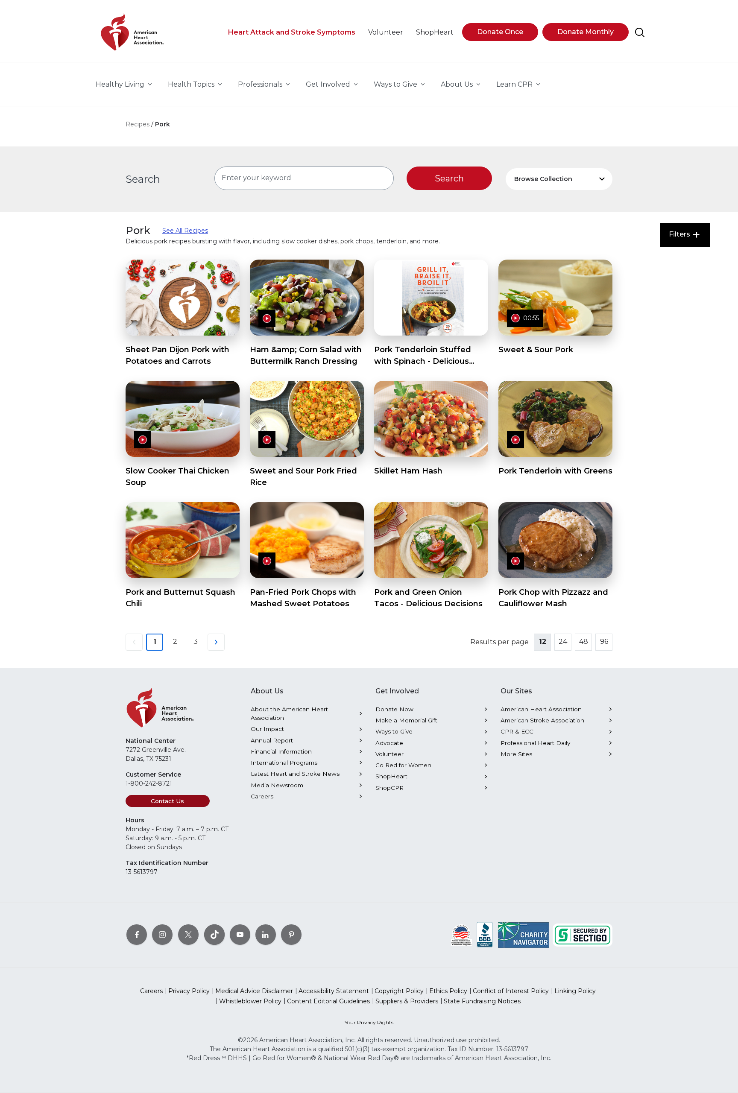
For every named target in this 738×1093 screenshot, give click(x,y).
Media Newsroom (277, 785)
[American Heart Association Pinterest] (291, 934)
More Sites (516, 754)
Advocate (389, 742)
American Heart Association (541, 709)
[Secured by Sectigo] (582, 934)
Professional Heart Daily (535, 742)
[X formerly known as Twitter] (188, 934)
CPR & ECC (517, 731)
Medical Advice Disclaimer (254, 991)
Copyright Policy (399, 991)
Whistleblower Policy (250, 1001)
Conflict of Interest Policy (511, 991)
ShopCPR (389, 787)
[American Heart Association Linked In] (266, 934)
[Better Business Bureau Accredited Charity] (485, 934)
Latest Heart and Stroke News (295, 773)
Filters (680, 234)
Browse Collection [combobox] (543, 179)
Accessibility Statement (334, 991)
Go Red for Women (403, 765)
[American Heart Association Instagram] (162, 934)
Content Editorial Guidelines (328, 1001)
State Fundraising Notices (482, 1001)
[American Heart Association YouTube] (240, 934)
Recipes (137, 124)
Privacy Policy (189, 991)
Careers (262, 796)
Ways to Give (394, 731)
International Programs (284, 762)
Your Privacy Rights (369, 1022)
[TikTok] (214, 934)
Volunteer (389, 754)
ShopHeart (391, 776)
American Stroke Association (542, 720)
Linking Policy (575, 991)
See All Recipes (185, 230)
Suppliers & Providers (406, 1001)
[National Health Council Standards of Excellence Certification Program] (461, 934)
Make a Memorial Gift (406, 720)
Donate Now (394, 709)
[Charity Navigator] (523, 934)
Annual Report (272, 740)
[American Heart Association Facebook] (137, 934)
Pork (162, 124)
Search (143, 179)
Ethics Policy (448, 991)
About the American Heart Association (289, 713)
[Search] (639, 32)
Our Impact (267, 728)
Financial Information (281, 751)
